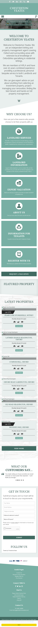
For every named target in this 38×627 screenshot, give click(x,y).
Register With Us (19, 249)
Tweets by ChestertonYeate (10, 551)
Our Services (19, 578)
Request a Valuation (19, 178)
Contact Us (19, 573)
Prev (4, 475)
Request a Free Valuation (19, 575)
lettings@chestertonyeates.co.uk (21, 610)
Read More (19, 126)
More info (31, 622)
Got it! (19, 625)
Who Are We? (19, 201)
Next (35, 475)
